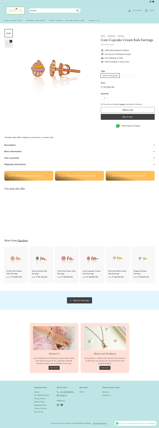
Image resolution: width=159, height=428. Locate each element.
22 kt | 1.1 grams (129, 75)
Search (36, 392)
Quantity (104, 93)
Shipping (122, 104)
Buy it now (128, 117)
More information (13, 151)
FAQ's (82, 392)
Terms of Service (40, 408)
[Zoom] (54, 68)
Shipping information (15, 164)
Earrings (121, 36)
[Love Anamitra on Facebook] (62, 405)
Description (10, 145)
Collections (111, 36)
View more (54, 368)
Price (103, 83)
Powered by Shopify (100, 423)
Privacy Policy (39, 398)
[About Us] (54, 338)
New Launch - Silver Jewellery (67, 21)
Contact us (106, 395)
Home (103, 36)
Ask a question (11, 158)
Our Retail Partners (41, 395)
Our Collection (13, 21)
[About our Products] (105, 338)
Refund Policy (39, 402)
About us (94, 21)
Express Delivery (35, 21)
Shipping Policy (40, 405)
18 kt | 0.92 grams (110, 75)
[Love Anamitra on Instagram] (58, 405)
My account (38, 412)
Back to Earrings (81, 300)
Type (103, 71)
